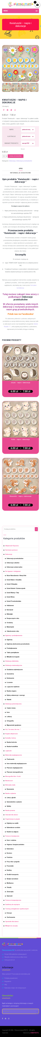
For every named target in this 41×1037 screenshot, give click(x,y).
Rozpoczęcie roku (13, 618)
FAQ (5, 985)
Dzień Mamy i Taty (13, 593)
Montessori (9, 781)
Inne (8, 712)
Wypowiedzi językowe (14, 725)
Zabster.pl (34, 1033)
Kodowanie (10, 678)
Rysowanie (10, 789)
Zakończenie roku (13, 631)
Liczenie (10, 682)
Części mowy (11, 708)
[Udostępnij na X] (11, 110)
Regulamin (7, 981)
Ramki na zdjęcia (12, 832)
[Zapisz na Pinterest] (7, 110)
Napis (11, 129)
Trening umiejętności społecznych (17, 909)
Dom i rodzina (11, 840)
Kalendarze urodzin (13, 827)
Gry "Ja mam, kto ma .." (13, 729)
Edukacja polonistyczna (13, 704)
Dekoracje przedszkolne (24, 161)
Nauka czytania (10, 793)
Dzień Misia (10, 597)
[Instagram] (8, 1018)
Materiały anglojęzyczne (13, 755)
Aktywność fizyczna (12, 546)
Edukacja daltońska (11, 661)
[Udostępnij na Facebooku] (3, 110)
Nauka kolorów (12, 742)
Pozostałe (10, 866)
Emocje (9, 913)
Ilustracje (11, 136)
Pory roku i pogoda (13, 862)
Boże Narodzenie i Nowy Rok (16, 575)
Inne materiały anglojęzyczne (17, 763)
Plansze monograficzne (15, 772)
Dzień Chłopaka (12, 584)
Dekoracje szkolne (13, 563)
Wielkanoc (10, 883)
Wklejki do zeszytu (11, 926)
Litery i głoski (11, 797)
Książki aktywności (11, 734)
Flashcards (10, 759)
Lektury (9, 716)
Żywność (9, 896)
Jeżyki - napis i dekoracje (20, 383)
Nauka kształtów (12, 746)
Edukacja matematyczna (13, 665)
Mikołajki (10, 614)
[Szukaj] (36, 529)
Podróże (9, 857)
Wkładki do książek (13, 657)
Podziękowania (12, 648)
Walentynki (10, 627)
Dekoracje (12, 161)
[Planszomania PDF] (20, 4)
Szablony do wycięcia (12, 904)
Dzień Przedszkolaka (14, 601)
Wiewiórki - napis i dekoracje (20, 496)
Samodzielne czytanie (14, 802)
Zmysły (9, 887)
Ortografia (10, 721)
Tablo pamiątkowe (13, 652)
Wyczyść (23, 149)
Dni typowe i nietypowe (13, 571)
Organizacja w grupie (12, 819)
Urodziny (10, 622)
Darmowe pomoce (11, 550)
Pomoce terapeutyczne (13, 900)
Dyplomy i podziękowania (13, 635)
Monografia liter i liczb (13, 776)
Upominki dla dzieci (12, 921)
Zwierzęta (10, 892)
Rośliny (9, 870)
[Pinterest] (5, 1018)
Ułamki (9, 699)
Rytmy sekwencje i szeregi (16, 695)
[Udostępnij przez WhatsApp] (15, 110)
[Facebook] (2, 1018)
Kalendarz (10, 849)
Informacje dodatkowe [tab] (20, 173)
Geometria (10, 674)
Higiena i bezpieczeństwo (15, 844)
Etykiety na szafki (12, 823)
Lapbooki (8, 751)
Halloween (10, 605)
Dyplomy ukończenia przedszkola (18, 644)
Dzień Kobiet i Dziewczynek (16, 588)
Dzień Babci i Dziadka (14, 580)
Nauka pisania (10, 810)
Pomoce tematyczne (12, 836)
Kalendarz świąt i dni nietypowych (15, 988)
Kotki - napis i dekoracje (20, 439)
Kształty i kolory (10, 738)
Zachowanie (11, 917)
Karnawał (10, 610)
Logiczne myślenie (13, 687)
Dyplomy (9, 640)
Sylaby (9, 806)
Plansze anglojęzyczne (15, 768)
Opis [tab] (21, 168)
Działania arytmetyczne (15, 669)
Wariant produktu (11, 143)
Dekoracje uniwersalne (14, 567)
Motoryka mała (10, 785)
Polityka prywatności (11, 978)
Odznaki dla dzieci (11, 815)
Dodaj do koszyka (15, 156)
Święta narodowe (12, 879)
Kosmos (9, 853)
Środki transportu (12, 874)
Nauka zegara (11, 691)
